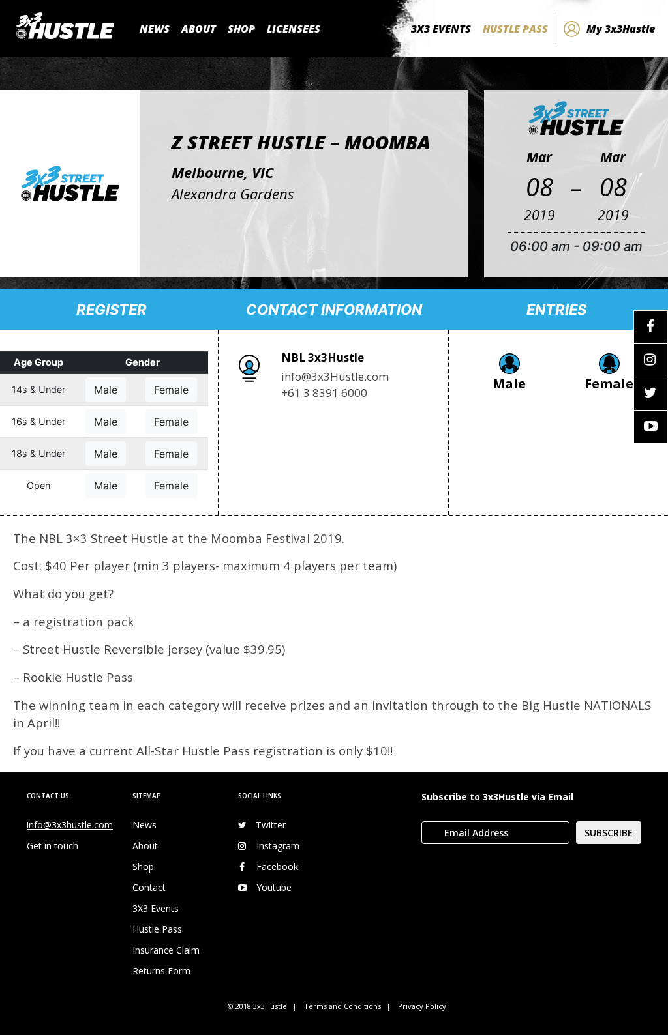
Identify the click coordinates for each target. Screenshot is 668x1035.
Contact (149, 887)
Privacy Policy (422, 1006)
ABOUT (198, 29)
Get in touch (52, 845)
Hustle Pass (157, 929)
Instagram (277, 845)
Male (105, 389)
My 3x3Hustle (620, 29)
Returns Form (161, 971)
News (144, 825)
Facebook (277, 866)
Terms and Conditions (342, 1006)
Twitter (271, 825)
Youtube (274, 887)
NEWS (155, 29)
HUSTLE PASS (515, 29)
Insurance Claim (166, 950)
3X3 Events (155, 908)
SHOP (241, 29)
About (145, 845)
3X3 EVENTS (441, 29)
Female (171, 389)
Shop (143, 866)
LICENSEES (293, 29)
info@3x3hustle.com (70, 825)
